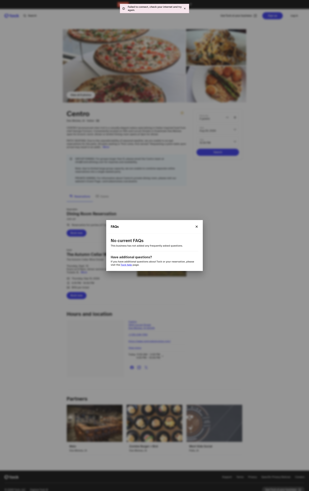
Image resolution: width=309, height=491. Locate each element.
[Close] (196, 226)
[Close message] (185, 8)
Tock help (126, 264)
